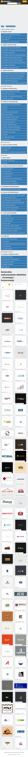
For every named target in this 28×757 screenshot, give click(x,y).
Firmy (2, 26)
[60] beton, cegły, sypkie (8, 94)
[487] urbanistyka (6, 37)
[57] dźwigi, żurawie (7, 257)
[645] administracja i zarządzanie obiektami (13, 73)
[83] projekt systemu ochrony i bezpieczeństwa (14, 62)
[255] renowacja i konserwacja (10, 183)
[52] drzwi (4, 163)
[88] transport (6, 267)
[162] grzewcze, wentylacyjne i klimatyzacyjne (14, 244)
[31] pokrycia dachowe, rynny (10, 112)
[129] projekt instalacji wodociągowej (12, 60)
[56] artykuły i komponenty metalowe (12, 96)
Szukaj (19, 3)
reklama (18, 754)
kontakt (14, 754)
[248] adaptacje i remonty (8, 205)
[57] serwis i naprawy (7, 264)
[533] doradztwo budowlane (10, 81)
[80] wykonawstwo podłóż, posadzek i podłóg (14, 233)
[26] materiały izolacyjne (8, 132)
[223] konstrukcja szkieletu (9, 197)
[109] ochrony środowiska (9, 181)
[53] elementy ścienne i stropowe (10, 91)
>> (3, 287)
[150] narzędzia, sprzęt (8, 262)
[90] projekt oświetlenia (8, 52)
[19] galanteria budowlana (9, 119)
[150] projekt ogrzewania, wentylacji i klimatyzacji (14, 50)
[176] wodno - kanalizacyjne (9, 239)
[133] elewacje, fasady (8, 218)
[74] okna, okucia (6, 147)
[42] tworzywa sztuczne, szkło (10, 117)
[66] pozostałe (6, 139)
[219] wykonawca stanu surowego (11, 200)
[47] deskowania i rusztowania (10, 259)
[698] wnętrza (5, 39)
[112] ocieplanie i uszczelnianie (10, 207)
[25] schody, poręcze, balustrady (11, 129)
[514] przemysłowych (7, 173)
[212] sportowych (6, 176)
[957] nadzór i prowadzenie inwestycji (12, 78)
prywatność (10, 754)
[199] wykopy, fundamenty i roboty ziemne (13, 195)
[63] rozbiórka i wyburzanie (9, 210)
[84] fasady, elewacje (7, 114)
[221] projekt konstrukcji (8, 65)
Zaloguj (24, 1)
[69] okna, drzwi (6, 223)
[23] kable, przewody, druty (9, 124)
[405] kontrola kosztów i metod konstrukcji (14, 83)
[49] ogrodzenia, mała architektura (11, 228)
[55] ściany (4, 107)
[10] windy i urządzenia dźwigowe (11, 127)
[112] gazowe (5, 241)
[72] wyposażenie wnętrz (8, 122)
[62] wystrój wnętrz (7, 220)
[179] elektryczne (6, 246)
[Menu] (14, 1)
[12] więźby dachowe (7, 99)
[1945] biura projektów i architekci (11, 34)
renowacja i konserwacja (10, 26)
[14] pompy (4, 134)
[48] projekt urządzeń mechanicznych (12, 57)
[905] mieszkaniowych (7, 168)
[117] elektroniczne (7, 249)
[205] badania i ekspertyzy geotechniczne (13, 76)
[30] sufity (4, 109)
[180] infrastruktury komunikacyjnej (12, 178)
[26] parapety (5, 150)
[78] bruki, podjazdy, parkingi (9, 230)
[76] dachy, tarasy (6, 215)
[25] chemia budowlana (8, 137)
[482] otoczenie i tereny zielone (10, 42)
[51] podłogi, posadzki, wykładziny (11, 104)
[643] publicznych (6, 171)
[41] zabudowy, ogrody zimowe (10, 225)
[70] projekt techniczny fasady (10, 67)
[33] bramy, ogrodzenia (8, 160)
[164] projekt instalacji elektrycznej (11, 47)
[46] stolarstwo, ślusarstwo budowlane (13, 202)
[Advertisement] (14, 15)
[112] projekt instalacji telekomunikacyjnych (14, 55)
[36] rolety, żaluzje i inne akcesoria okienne (13, 152)
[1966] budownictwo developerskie (11, 189)
